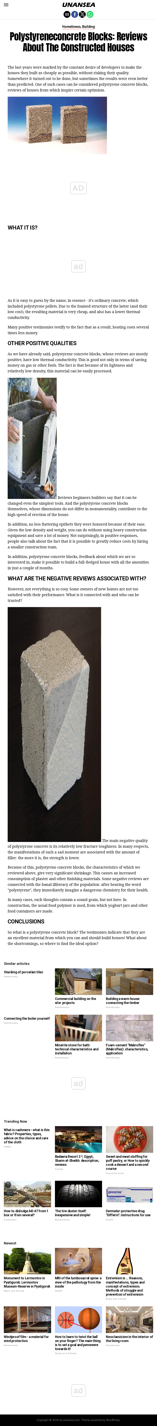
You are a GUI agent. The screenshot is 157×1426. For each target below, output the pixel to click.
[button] (6, 4)
